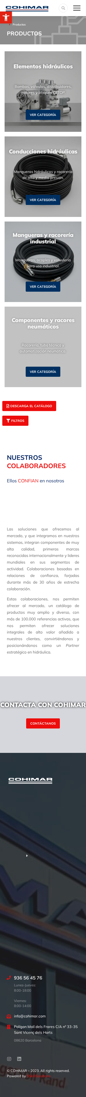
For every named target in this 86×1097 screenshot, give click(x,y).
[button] (6, 17)
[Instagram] (9, 1059)
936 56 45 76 (28, 978)
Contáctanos (43, 723)
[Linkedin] (19, 1059)
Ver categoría (43, 115)
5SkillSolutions (38, 1076)
